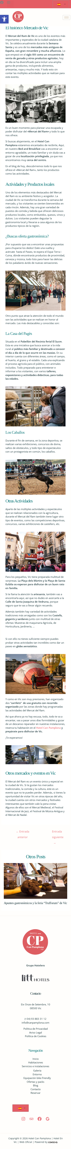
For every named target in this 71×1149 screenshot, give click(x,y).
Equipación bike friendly (37, 1078)
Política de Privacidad (35, 1028)
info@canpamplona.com (35, 1022)
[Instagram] (23, 1119)
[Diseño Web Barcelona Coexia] (52, 1142)
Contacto (36, 1089)
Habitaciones (35, 1062)
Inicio (36, 1058)
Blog (35, 1085)
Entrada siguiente (56, 832)
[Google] (48, 1119)
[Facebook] (39, 1119)
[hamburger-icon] (66, 17)
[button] (4, 19)
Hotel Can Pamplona (48, 727)
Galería (37, 1070)
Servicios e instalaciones (35, 1066)
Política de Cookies (35, 1036)
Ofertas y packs (35, 1081)
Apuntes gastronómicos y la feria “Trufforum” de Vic (35, 903)
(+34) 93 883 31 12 (35, 1018)
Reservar (35, 1092)
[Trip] (31, 1119)
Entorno (37, 1074)
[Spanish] (60, 4)
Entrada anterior (22, 832)
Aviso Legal (35, 1032)
